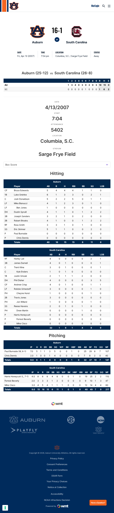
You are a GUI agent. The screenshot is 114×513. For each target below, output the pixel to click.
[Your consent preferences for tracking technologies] (5, 508)
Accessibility (57, 493)
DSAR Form (57, 475)
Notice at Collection (57, 487)
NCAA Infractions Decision (57, 500)
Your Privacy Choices (57, 481)
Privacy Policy (57, 458)
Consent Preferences (57, 464)
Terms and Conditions (57, 470)
